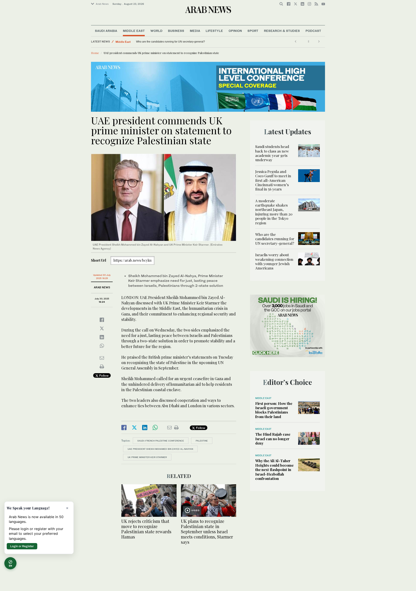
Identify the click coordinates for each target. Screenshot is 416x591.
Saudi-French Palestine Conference (160, 440)
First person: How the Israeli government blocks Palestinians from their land (273, 410)
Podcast (313, 31)
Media (195, 31)
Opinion (235, 31)
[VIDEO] (208, 500)
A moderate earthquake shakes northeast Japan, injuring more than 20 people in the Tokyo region (273, 211)
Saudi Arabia (106, 31)
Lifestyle (214, 31)
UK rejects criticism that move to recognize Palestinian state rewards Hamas (146, 529)
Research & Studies (282, 31)
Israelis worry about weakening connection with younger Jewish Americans (180, 41)
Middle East (134, 31)
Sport (252, 31)
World (156, 31)
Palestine (202, 440)
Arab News (102, 3)
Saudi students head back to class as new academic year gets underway (272, 153)
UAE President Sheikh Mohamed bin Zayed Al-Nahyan (160, 449)
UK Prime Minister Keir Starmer (147, 457)
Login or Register (22, 546)
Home (95, 53)
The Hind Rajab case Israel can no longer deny (272, 438)
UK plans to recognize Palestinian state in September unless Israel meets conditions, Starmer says (207, 531)
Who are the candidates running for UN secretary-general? (274, 239)
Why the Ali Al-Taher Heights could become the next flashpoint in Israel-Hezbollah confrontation (274, 469)
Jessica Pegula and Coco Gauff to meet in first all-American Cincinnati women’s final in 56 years (273, 180)
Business (176, 31)
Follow (103, 375)
